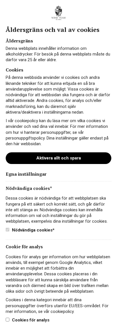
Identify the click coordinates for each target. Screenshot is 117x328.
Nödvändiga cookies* (33, 230)
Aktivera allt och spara (58, 158)
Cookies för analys (30, 320)
